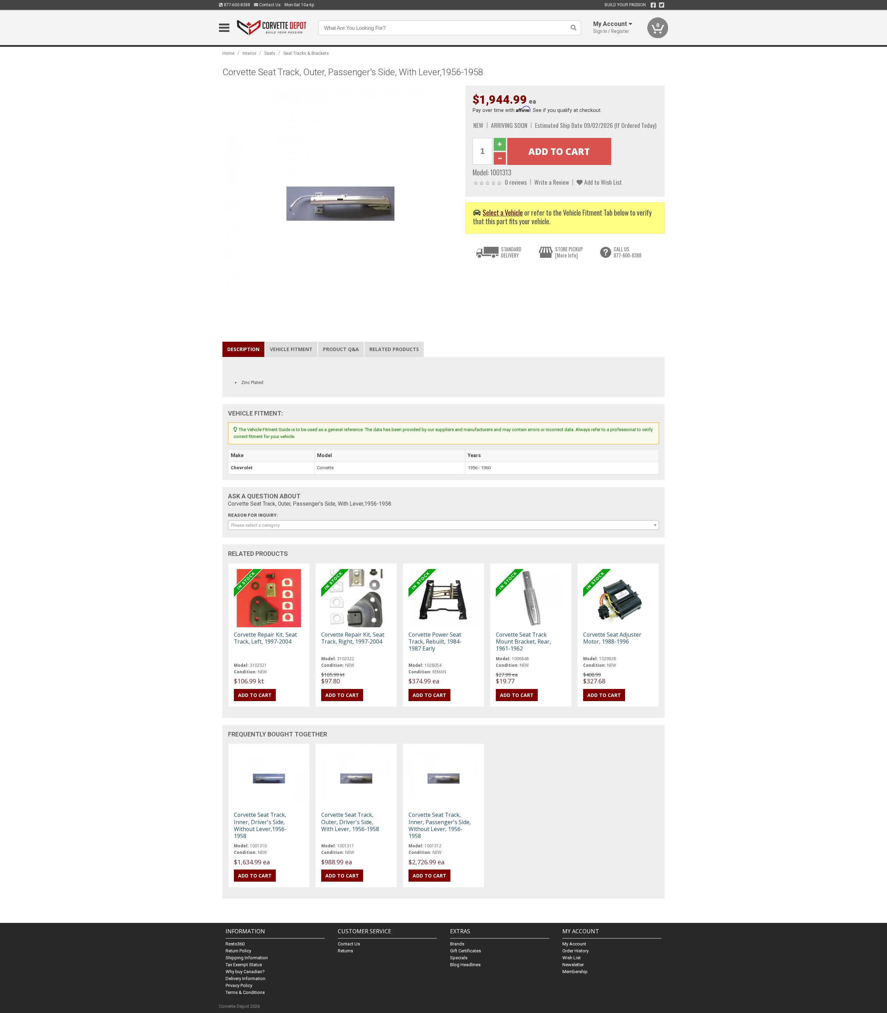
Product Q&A (341, 349)
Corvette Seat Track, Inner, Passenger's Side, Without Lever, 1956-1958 (440, 825)
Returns (345, 950)
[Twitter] (661, 5)
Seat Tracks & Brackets (306, 53)
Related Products (394, 349)
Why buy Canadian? (245, 971)
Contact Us (269, 4)
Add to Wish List (602, 181)
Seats (269, 53)
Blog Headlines (465, 964)
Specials (458, 957)
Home (228, 53)
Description (243, 349)
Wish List (571, 957)
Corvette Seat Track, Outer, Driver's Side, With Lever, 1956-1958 (350, 821)
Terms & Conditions (245, 992)
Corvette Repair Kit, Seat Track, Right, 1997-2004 (352, 638)
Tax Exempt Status (244, 964)
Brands (457, 943)
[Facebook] (653, 5)
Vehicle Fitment (291, 349)
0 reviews (516, 181)
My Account (574, 943)
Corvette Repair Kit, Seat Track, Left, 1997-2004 (265, 638)
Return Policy (238, 950)
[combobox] (443, 525)
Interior (249, 53)
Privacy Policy (239, 985)
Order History (575, 950)
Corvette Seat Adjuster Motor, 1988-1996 (612, 638)
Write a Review (551, 181)
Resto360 (235, 943)
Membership (575, 971)
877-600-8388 (236, 4)
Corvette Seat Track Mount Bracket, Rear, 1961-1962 (523, 641)
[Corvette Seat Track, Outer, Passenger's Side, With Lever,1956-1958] (340, 203)
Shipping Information (247, 957)
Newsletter (573, 964)
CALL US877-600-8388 (627, 252)
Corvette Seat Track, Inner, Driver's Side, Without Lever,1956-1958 (260, 825)
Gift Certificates (465, 950)
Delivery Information (245, 978)
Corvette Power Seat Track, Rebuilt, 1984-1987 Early (435, 641)
